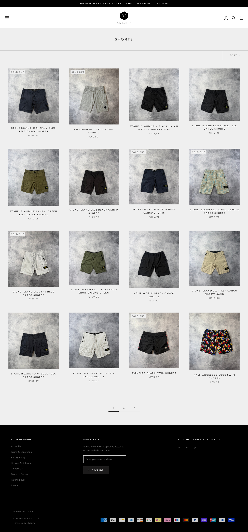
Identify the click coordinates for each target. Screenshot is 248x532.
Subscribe (96, 470)
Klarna (14, 485)
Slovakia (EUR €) (24, 511)
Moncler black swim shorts (154, 373)
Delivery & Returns (21, 463)
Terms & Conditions (21, 452)
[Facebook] (179, 448)
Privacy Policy (18, 457)
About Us (16, 446)
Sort (234, 55)
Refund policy (18, 479)
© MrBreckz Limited (27, 518)
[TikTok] (195, 448)
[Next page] (134, 408)
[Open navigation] (7, 17)
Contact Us (17, 468)
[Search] (234, 17)
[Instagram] (187, 448)
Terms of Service (19, 474)
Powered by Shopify (24, 523)
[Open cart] (241, 18)
